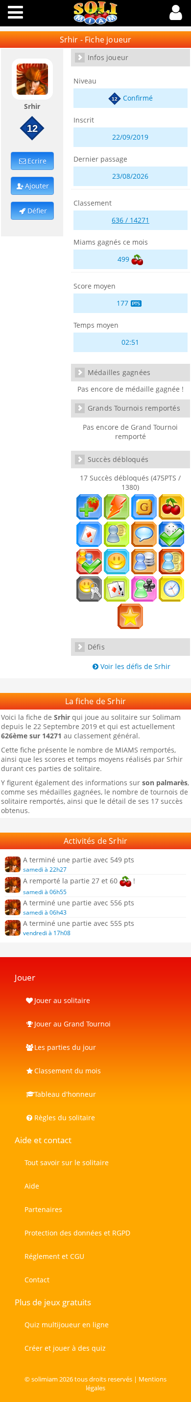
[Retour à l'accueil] (95, 21)
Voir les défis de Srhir (135, 666)
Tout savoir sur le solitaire (66, 1162)
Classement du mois (67, 1070)
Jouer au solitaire (62, 1000)
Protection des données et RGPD (77, 1232)
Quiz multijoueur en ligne (66, 1324)
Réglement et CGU (54, 1256)
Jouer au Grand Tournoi (72, 1023)
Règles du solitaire (64, 1117)
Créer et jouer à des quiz (65, 1348)
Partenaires (43, 1209)
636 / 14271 (130, 220)
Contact (36, 1279)
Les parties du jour (65, 1047)
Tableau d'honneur (65, 1094)
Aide (31, 1186)
